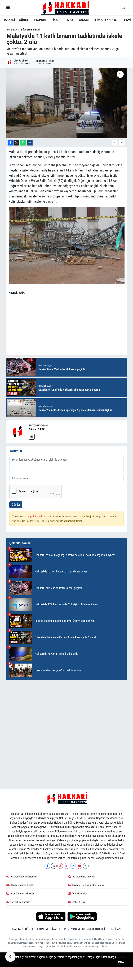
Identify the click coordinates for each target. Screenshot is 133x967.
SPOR (70, 20)
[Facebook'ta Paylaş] (10, 142)
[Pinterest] (60, 866)
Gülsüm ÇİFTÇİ (37, 429)
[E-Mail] (32, 437)
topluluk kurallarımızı (39, 516)
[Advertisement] (66, 707)
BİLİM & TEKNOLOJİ (105, 20)
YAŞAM (83, 20)
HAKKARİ (9, 20)
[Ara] (123, 8)
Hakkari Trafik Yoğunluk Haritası (88, 885)
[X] (54, 866)
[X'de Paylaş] (16, 142)
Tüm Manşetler (79, 893)
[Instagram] (66, 866)
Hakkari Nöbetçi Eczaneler (24, 876)
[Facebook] (47, 866)
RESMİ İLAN (114, 929)
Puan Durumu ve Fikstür (22, 893)
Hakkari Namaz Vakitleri (23, 885)
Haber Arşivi (78, 902)
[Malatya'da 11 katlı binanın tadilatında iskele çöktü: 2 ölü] (66, 103)
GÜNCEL (24, 20)
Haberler (11, 29)
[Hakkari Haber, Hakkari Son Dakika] (65, 7)
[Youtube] (79, 866)
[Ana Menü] (8, 7)
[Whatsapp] (86, 866)
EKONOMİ (40, 20)
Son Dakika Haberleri (20, 902)
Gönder (16, 504)
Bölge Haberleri (30, 29)
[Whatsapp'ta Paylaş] (23, 142)
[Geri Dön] (10, 956)
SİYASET (57, 20)
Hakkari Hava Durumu (84, 876)
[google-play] (82, 916)
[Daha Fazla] (30, 142)
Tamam (121, 962)
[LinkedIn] (73, 866)
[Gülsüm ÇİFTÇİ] (17, 431)
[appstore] (51, 916)
